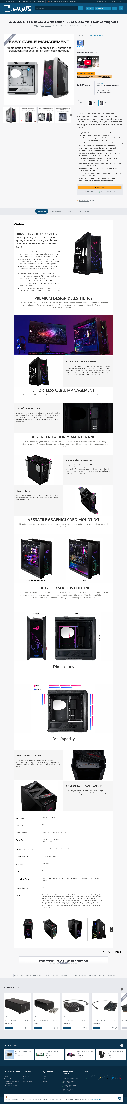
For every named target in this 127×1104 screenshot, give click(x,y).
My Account (47, 1072)
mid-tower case (66, 975)
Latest (15, 1045)
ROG (22, 975)
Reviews (70, 211)
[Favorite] (108, 8)
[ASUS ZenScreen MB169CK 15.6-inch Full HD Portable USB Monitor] (71, 1054)
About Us (27, 1072)
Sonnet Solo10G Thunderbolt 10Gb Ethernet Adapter (76, 1021)
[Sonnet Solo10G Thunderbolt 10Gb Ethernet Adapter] (76, 1006)
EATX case (55, 975)
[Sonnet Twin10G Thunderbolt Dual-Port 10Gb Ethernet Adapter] (17, 1006)
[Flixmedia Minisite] (80, 44)
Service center (84, 211)
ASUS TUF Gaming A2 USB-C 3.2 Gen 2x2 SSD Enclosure (116, 1051)
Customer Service (12, 1072)
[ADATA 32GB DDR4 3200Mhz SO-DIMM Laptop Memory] (40, 1054)
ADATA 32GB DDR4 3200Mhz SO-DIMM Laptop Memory (54, 1051)
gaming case (112, 975)
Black (95, 103)
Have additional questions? (87, 200)
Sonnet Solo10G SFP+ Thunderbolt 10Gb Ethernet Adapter (105, 1021)
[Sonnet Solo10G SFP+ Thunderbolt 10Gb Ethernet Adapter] (105, 1006)
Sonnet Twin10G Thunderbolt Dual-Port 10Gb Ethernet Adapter (17, 1021)
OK (120, 1098)
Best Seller (7, 1045)
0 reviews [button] (89, 35)
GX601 (47, 975)
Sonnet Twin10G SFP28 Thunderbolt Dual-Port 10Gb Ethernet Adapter (46, 1021)
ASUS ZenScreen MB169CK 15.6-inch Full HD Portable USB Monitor (85, 1051)
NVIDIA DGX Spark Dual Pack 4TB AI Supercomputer (24, 1051)
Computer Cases (46, 26)
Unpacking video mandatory (85, 73)
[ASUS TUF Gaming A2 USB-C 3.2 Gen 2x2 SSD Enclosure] (102, 1054)
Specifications (56, 211)
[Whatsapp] (120, 1)
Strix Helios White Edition (34, 975)
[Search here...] (80, 8)
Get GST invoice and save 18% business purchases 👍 (94, 77)
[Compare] (114, 8)
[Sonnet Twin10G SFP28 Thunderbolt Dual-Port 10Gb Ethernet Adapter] (46, 1006)
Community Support (67, 1073)
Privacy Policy (96, 1099)
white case (92, 975)
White (106, 103)
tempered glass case (80, 975)
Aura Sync (102, 975)
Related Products (11, 987)
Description (42, 211)
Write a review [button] (99, 35)
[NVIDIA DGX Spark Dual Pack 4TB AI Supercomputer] (9, 1054)
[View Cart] (121, 8)
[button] (3, 115)
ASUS (102, 83)
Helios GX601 (80, 101)
